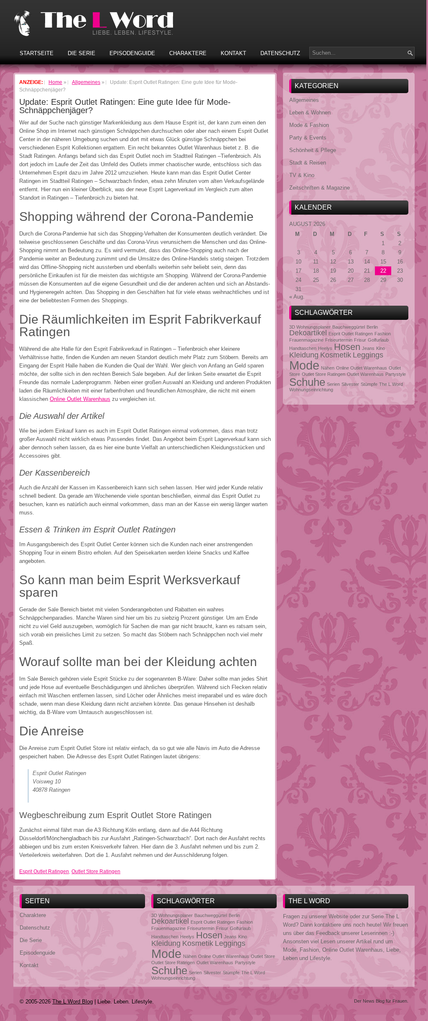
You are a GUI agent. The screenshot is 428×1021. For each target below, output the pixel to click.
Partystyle (395, 374)
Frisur (360, 339)
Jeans (368, 348)
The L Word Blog (72, 1001)
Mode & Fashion (309, 125)
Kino (380, 348)
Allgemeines (304, 100)
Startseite (37, 53)
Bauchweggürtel (348, 326)
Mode (304, 365)
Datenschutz (280, 53)
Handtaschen (302, 348)
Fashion (382, 333)
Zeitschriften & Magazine (319, 188)
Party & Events (307, 137)
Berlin (372, 326)
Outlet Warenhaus (365, 374)
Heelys (325, 348)
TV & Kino (301, 175)
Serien (333, 384)
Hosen (347, 347)
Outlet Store (263, 956)
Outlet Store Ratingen (95, 871)
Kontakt (233, 53)
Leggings (368, 355)
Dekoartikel (308, 333)
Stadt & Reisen (307, 163)
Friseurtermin (338, 339)
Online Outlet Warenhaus (80, 399)
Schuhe (307, 382)
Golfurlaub (378, 339)
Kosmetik (335, 355)
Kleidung (303, 355)
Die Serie (81, 53)
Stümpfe (369, 384)
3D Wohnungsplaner (310, 326)
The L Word (391, 384)
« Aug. (297, 297)
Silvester (350, 384)
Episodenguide (132, 53)
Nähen (327, 367)
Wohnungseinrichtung (311, 389)
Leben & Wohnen (310, 112)
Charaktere (187, 53)
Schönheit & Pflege (312, 150)
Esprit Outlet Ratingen (44, 871)
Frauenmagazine (306, 339)
